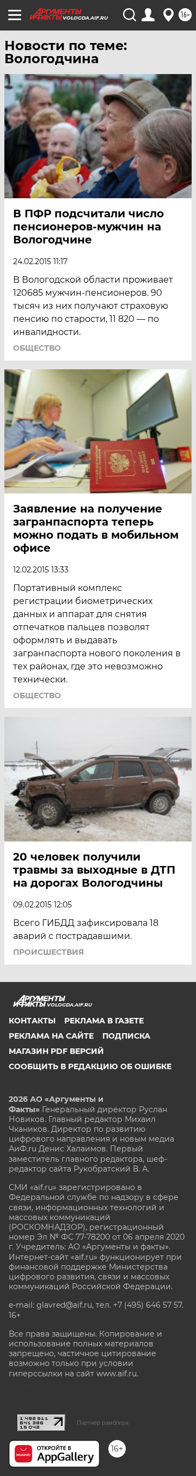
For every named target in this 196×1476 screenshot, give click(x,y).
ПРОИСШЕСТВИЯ (48, 952)
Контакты (32, 1021)
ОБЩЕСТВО (37, 348)
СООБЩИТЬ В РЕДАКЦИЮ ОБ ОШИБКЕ (90, 1066)
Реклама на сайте (51, 1036)
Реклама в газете (104, 1021)
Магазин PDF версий (56, 1051)
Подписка (126, 1036)
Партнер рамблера (102, 1422)
